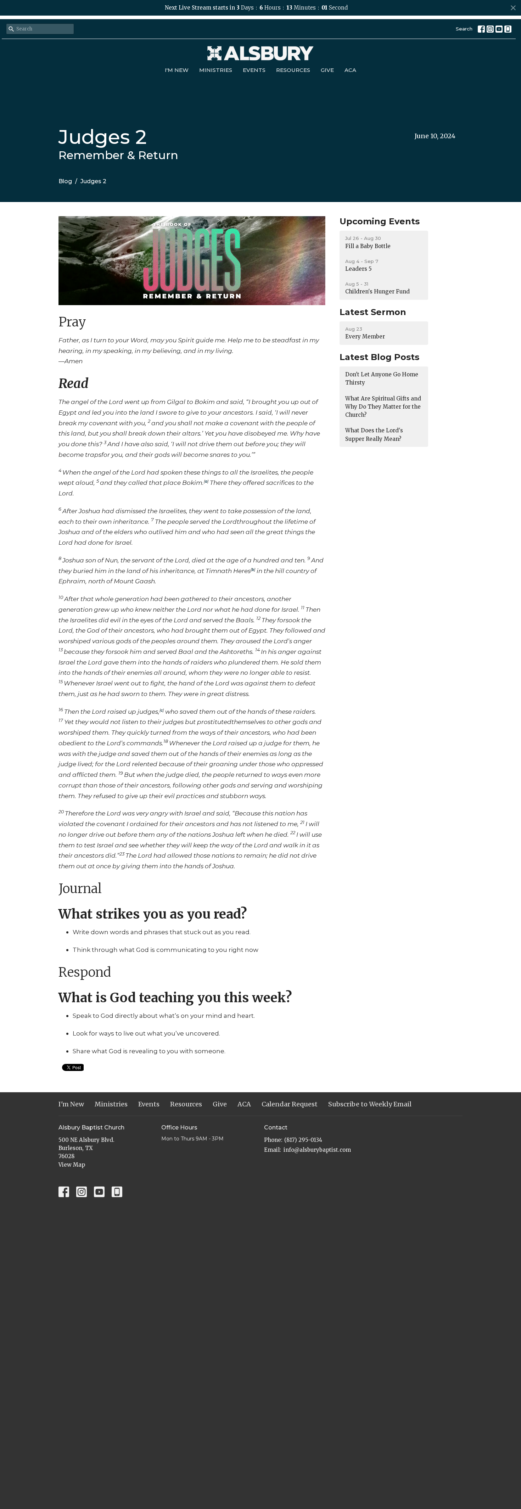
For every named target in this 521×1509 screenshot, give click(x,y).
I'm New (177, 70)
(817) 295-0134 (303, 1140)
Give (327, 70)
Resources (293, 70)
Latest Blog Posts (379, 357)
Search (464, 29)
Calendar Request (290, 1104)
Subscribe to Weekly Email (369, 1104)
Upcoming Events (380, 221)
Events (254, 70)
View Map (71, 1164)
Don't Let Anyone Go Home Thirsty (381, 378)
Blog (65, 181)
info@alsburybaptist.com (317, 1149)
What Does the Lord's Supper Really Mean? (374, 434)
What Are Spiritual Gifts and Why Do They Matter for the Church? (383, 407)
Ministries (215, 70)
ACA (350, 70)
